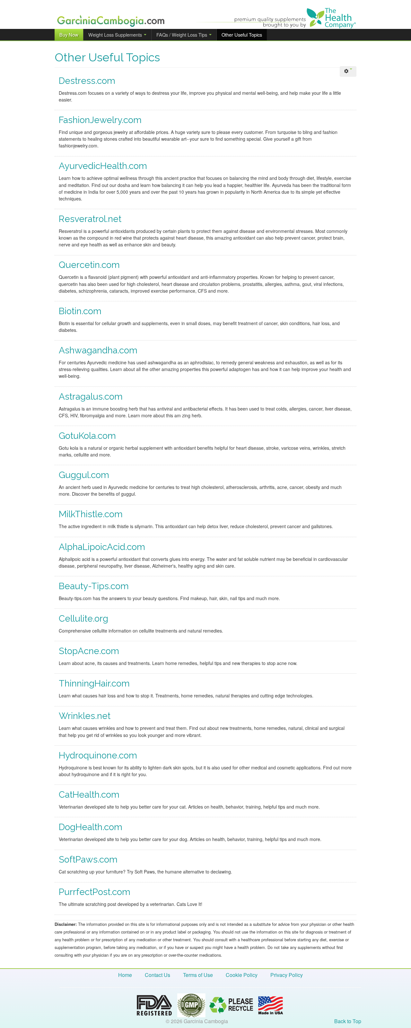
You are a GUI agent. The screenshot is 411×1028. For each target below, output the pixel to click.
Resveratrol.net (90, 219)
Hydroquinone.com (98, 755)
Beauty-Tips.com (94, 586)
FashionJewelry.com (100, 120)
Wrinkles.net (84, 716)
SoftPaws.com (88, 859)
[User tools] (348, 71)
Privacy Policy (286, 975)
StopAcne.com (89, 651)
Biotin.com (80, 311)
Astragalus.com (91, 396)
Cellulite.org (83, 618)
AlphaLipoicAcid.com (102, 547)
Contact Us (157, 975)
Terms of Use (198, 975)
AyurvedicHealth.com (103, 166)
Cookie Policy (242, 975)
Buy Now (68, 34)
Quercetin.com (89, 265)
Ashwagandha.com (98, 350)
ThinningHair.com (94, 683)
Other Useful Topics (242, 34)
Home (125, 975)
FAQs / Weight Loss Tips (182, 34)
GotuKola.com (87, 435)
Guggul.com (84, 475)
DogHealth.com (90, 827)
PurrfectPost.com (94, 892)
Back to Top (347, 1021)
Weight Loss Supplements (115, 34)
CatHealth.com (89, 794)
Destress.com (87, 80)
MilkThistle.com (91, 514)
